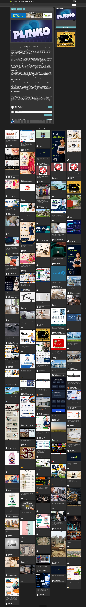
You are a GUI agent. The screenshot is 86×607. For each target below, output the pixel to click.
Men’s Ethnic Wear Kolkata (12, 575)
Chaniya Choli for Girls (27, 271)
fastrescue (71, 178)
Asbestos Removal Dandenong (28, 445)
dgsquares (40, 413)
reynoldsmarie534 (42, 289)
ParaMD (40, 146)
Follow (50, 106)
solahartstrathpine (42, 570)
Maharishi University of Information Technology (16, 253)
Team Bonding (56, 460)
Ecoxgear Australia (73, 387)
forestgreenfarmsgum (27, 199)
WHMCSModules (72, 241)
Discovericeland (57, 605)
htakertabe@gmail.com (12, 233)
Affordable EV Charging (58, 287)
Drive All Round (10, 367)
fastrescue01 (72, 177)
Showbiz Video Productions (28, 581)
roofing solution (26, 327)
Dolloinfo (25, 393)
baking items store (11, 472)
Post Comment (48, 114)
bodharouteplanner (57, 419)
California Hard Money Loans (59, 484)
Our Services (41, 223)
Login (74, 1)
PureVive (24, 150)
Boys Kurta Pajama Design (28, 251)
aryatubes (40, 239)
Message (30, 1)
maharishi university (11, 254)
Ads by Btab (31, 12)
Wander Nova (72, 329)
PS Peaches (25, 250)
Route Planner (56, 420)
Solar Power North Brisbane (43, 571)
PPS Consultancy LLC (11, 342)
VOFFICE (71, 292)
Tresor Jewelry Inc (57, 263)
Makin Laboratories (57, 332)
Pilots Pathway (72, 368)
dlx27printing (72, 450)
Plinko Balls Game (21, 119)
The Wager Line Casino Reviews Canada (46, 164)
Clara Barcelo (72, 159)
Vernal (55, 305)
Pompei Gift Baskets (73, 485)
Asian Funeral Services (27, 466)
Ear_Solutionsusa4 (42, 370)
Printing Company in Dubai (43, 207)
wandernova (72, 328)
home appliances (26, 499)
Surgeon (24, 377)
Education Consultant (12, 384)
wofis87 (40, 533)
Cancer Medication (26, 290)
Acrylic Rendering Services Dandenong (45, 414)
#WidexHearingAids (42, 371)
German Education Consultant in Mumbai (30, 425)
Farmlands (56, 440)
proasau (24, 444)
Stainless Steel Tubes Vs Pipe (44, 240)
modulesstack (41, 264)
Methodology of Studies (12, 447)
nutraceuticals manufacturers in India (61, 333)
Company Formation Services (75, 293)
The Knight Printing (57, 508)
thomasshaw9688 (42, 163)
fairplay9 (40, 492)
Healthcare (56, 220)
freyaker (9, 489)
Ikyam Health (10, 604)
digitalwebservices (42, 473)
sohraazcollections (11, 574)
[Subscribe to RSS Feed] (34, 1)
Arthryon (24, 200)
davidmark (72, 425)
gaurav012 (25, 424)
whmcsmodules (72, 240)
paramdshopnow (26, 149)
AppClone (71, 426)
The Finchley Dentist (11, 176)
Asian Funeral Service (27, 467)
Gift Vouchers (10, 146)
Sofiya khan (56, 357)
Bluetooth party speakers (74, 388)
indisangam (25, 180)
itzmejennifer (41, 456)
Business (40, 511)
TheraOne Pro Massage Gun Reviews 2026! (30, 394)
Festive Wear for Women (27, 181)
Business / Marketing (11, 214)
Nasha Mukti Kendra (57, 196)
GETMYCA (9, 213)
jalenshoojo (10, 296)
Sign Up (74, 4)
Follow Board (49, 119)
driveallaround (10, 366)
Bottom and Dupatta (11, 196)
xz (8, 274)
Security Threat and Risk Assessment (14, 343)
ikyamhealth (10, 603)
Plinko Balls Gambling (42, 59)
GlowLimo (9, 490)
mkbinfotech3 (72, 546)
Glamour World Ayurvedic (74, 587)
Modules (40, 265)
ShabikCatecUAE (57, 286)
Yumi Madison (56, 304)
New (8, 536)
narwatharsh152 (11, 383)
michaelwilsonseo (42, 510)
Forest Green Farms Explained (13, 516)
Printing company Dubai (74, 451)
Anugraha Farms (57, 439)
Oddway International (27, 289)
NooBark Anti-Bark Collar (12, 297)
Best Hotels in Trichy (73, 513)
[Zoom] (21, 9)
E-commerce (41, 474)
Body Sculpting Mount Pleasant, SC (29, 219)
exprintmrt (41, 206)
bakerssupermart (11, 471)
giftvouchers (10, 145)
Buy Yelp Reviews (42, 534)
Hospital (55, 358)
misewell (25, 498)
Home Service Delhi (26, 351)
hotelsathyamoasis (73, 512)
